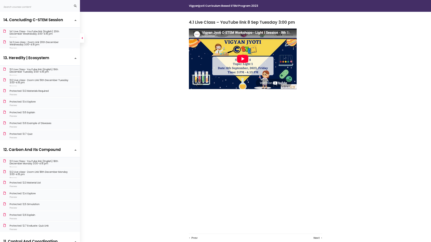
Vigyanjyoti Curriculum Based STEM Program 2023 (223, 6)
